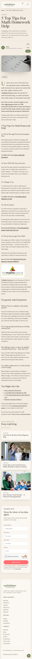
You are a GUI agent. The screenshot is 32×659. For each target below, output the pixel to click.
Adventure (5, 609)
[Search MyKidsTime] (23, 4)
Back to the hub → (6, 427)
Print (28, 51)
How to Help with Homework (12, 390)
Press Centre (6, 634)
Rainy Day (5, 600)
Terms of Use (6, 641)
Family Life (5, 612)
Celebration (6, 602)
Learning (5, 605)
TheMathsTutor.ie (7, 93)
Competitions (6, 623)
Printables (5, 620)
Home (2, 10)
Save (28, 47)
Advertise (5, 629)
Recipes (5, 618)
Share (28, 44)
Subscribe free (16, 562)
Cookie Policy (6, 643)
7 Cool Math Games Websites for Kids (15, 393)
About (4, 632)
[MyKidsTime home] (16, 4)
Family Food (6, 607)
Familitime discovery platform (10, 654)
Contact (5, 636)
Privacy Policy (17, 569)
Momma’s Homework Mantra (12, 399)
